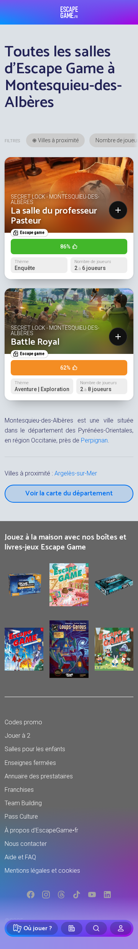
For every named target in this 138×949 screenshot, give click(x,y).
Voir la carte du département (69, 493)
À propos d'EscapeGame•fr (41, 830)
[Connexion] (120, 928)
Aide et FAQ (20, 857)
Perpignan (94, 440)
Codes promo (23, 722)
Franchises (19, 789)
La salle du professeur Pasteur (54, 216)
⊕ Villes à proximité (55, 140)
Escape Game (69, 12)
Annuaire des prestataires (39, 776)
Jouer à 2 (17, 735)
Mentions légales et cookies (42, 870)
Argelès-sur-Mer (75, 473)
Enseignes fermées (30, 762)
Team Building (23, 803)
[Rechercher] (96, 928)
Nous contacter (26, 843)
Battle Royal (35, 342)
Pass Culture (21, 816)
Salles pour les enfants (35, 749)
